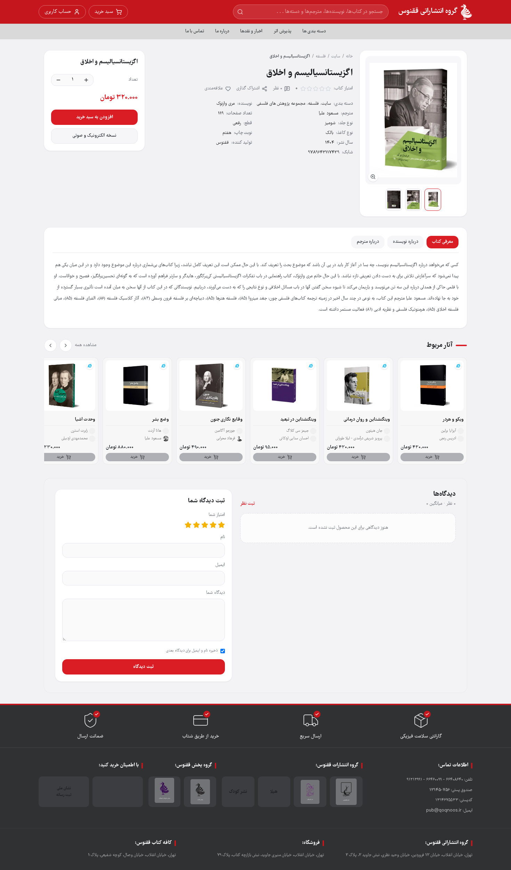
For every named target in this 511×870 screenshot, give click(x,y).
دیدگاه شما (215, 593)
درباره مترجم (368, 242)
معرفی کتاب (442, 242)
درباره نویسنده (405, 242)
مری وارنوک (226, 104)
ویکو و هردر (453, 419)
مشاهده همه (85, 345)
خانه (349, 56)
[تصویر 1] (432, 200)
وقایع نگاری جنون (226, 419)
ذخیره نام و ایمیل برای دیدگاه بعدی (192, 651)
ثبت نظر (247, 504)
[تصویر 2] (413, 200)
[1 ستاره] (221, 524)
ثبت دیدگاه (143, 666)
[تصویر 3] (394, 200)
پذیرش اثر (282, 31)
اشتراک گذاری (248, 88)
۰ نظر (277, 88)
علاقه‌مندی (214, 88)
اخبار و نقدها (251, 31)
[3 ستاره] (204, 524)
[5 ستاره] (188, 524)
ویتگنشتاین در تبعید (298, 419)
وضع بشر (160, 419)
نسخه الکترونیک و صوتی (94, 136)
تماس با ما (194, 31)
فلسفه (321, 56)
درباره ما (222, 31)
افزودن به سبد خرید (94, 117)
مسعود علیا (328, 113)
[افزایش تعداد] (86, 80)
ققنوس (222, 142)
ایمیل (220, 565)
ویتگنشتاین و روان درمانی (367, 419)
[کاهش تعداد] (58, 80)
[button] (413, 120)
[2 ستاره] (213, 524)
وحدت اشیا (85, 419)
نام (222, 537)
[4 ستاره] (196, 524)
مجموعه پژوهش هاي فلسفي (281, 104)
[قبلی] (65, 345)
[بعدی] (50, 345)
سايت (335, 56)
